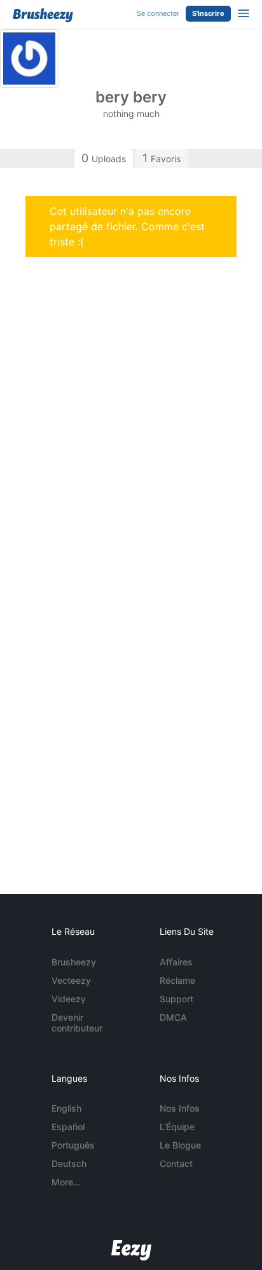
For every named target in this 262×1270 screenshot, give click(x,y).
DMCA (173, 1017)
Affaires (176, 961)
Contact (176, 1163)
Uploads (103, 158)
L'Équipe (177, 1126)
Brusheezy (74, 961)
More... (66, 1182)
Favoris (161, 158)
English (66, 1108)
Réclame (177, 980)
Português (73, 1145)
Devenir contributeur (77, 1022)
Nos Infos (180, 1108)
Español (68, 1126)
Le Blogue (180, 1145)
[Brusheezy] (43, 15)
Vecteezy (71, 980)
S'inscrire (208, 13)
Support (176, 998)
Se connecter (158, 13)
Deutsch (69, 1163)
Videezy (69, 998)
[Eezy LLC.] (131, 1250)
